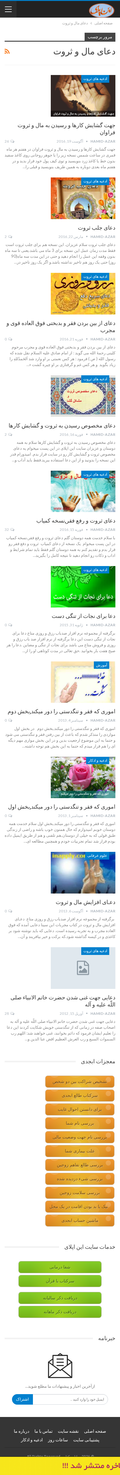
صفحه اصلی (95, 1431)
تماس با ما (43, 1431)
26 (7, 141)
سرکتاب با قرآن (60, 1281)
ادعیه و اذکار (97, 760)
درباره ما (21, 1431)
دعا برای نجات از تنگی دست (83, 616)
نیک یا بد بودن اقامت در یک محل (79, 1206)
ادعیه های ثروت (95, 79)
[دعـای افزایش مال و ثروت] (83, 872)
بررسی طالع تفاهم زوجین (80, 1165)
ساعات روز (58, 1439)
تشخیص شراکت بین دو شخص (80, 1081)
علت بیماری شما (80, 1151)
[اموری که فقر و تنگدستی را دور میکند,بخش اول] (83, 777)
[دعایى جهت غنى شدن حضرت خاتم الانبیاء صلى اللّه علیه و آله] (83, 968)
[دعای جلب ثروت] (83, 198)
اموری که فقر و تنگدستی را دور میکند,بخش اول (61, 806)
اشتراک (22, 1399)
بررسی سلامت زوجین (80, 1192)
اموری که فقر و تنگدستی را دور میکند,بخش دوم (61, 711)
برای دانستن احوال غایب (80, 1109)
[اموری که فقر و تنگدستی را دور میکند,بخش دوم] (83, 682)
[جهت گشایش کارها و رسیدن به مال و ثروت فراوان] (83, 95)
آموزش (101, 665)
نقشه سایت (68, 1431)
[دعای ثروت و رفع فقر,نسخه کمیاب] (83, 491)
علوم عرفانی (97, 855)
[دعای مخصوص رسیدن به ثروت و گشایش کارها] (83, 396)
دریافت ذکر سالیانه (60, 1298)
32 (7, 529)
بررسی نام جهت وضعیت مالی (80, 1137)
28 (7, 1013)
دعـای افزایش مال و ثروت (85, 902)
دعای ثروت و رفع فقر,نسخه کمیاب (75, 520)
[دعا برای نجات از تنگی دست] (83, 586)
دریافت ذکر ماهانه (60, 1312)
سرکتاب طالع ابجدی (80, 1095)
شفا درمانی (60, 1267)
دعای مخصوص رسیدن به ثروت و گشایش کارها (62, 425)
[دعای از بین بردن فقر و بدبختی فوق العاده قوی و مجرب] (83, 293)
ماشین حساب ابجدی (80, 1220)
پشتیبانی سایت (86, 1439)
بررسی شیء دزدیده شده (80, 1179)
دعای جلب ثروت (96, 227)
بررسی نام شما (80, 1123)
